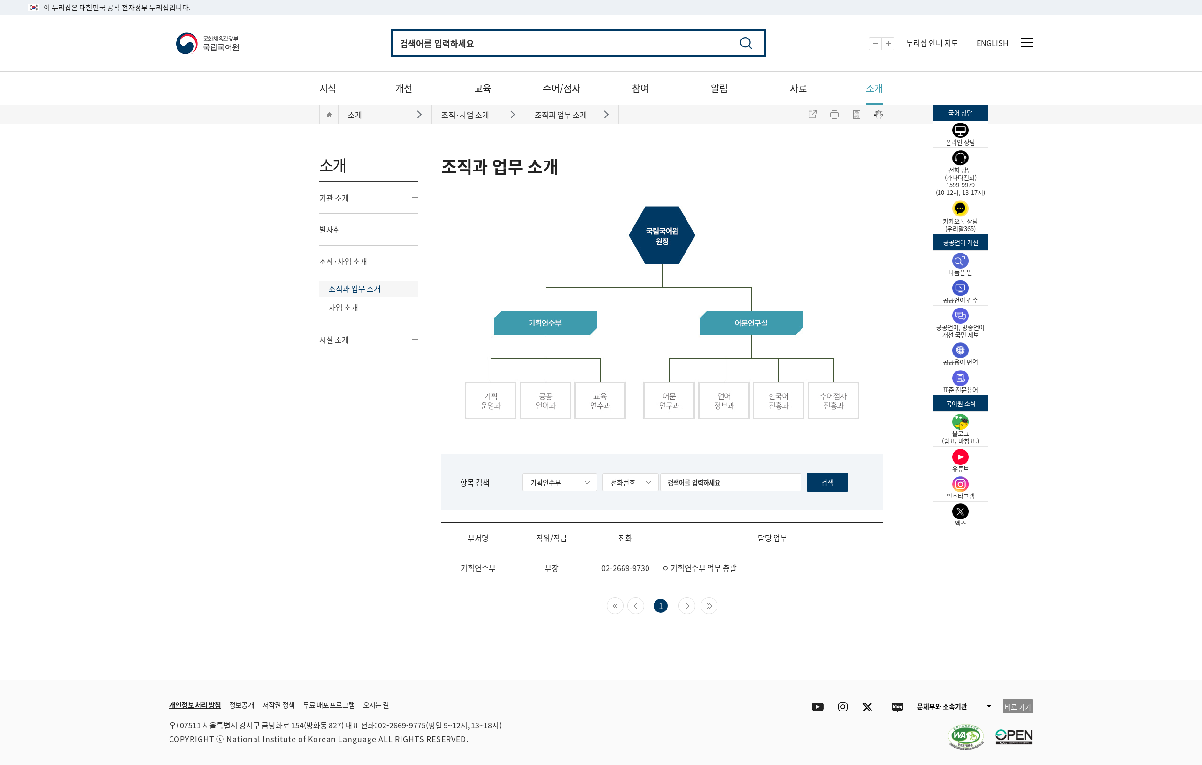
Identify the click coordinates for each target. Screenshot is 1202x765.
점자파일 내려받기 (856, 114)
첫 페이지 (623, 604)
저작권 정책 (278, 705)
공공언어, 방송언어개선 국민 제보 (960, 331)
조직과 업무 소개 (355, 288)
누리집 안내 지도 (932, 42)
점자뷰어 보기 (878, 114)
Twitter (870, 707)
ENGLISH (993, 42)
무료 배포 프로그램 (328, 705)
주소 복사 (812, 114)
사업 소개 (343, 307)
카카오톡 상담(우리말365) (960, 224)
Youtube (815, 707)
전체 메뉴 (1027, 42)
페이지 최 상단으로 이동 (920, 666)
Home (329, 114)
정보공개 (241, 705)
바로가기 (420, 113)
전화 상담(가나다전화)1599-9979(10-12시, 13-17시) (960, 181)
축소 (881, 43)
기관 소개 (334, 197)
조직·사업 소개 (343, 261)
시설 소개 (334, 339)
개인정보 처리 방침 (195, 705)
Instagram (842, 707)
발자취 (329, 229)
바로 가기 (1018, 706)
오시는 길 (376, 705)
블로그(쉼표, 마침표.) (960, 437)
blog (897, 707)
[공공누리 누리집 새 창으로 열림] (1009, 731)
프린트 (834, 114)
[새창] (961, 731)
